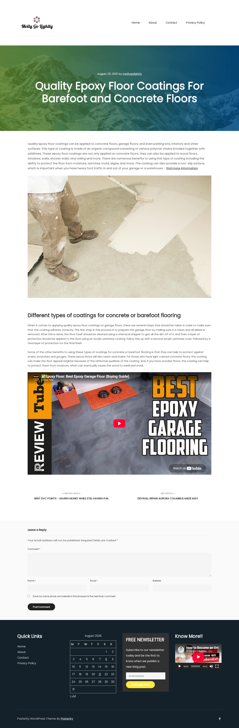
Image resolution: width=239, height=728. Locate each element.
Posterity (67, 719)
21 (100, 674)
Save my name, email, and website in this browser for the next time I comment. (74, 596)
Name (32, 580)
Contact (23, 658)
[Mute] (211, 666)
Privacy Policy (26, 663)
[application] (198, 657)
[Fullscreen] (217, 666)
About (21, 652)
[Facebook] (217, 22)
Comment (34, 549)
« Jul (73, 696)
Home (21, 646)
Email (94, 580)
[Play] (179, 666)
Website (157, 580)
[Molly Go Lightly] (37, 22)
